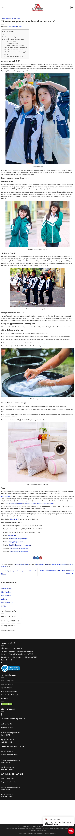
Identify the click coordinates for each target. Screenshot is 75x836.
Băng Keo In (41, 833)
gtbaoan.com (27, 545)
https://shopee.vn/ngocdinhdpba (18, 539)
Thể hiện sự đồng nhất (12, 43)
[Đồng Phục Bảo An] (37, 7)
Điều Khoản (4, 698)
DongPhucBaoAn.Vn (15, 545)
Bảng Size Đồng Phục (7, 684)
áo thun (9, 503)
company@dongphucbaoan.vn (16, 542)
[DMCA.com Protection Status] (7, 704)
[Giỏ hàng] (72, 7)
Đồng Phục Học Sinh (7, 603)
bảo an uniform (60, 564)
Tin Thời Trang (16, 18)
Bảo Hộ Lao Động (6, 588)
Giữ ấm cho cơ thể (11, 41)
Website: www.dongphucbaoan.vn (10, 733)
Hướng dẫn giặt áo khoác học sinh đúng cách (15, 48)
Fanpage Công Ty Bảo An (8, 782)
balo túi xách (37, 503)
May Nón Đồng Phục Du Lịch (9, 754)
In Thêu (3, 606)
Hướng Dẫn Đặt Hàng (7, 681)
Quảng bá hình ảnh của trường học (15, 45)
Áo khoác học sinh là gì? (10, 37)
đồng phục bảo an (68, 564)
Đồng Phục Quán (6, 592)
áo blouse (20, 503)
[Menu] (2, 7)
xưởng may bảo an (5, 566)
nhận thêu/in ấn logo (48, 503)
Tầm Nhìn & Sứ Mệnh (7, 688)
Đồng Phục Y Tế (6, 595)
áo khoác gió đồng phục (50, 564)
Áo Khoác (4, 599)
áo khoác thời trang (28, 503)
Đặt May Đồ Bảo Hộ (7, 751)
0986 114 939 (8, 742)
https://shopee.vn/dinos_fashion (19, 548)
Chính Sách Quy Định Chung (9, 691)
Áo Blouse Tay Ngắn (7, 727)
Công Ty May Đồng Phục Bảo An (15, 56)
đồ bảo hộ (14, 503)
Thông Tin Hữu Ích (6, 18)
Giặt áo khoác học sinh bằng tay (15, 50)
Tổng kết (6, 54)
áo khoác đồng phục (39, 564)
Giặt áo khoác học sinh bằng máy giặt (16, 52)
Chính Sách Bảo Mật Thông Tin (10, 695)
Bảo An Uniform (5, 496)
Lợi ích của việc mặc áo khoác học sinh (14, 39)
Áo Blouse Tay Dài (6, 724)
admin (20, 26)
